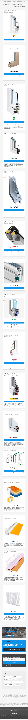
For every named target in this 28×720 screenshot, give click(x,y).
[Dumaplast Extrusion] (14, 468)
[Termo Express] (14, 359)
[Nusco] (14, 71)
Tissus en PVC (7, 679)
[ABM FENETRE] (14, 118)
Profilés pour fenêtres (8, 676)
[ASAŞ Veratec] (14, 437)
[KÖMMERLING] (14, 36)
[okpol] (14, 246)
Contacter (14, 39)
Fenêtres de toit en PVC (8, 684)
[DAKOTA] (14, 505)
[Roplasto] (14, 285)
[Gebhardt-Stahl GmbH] (14, 158)
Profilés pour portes (17, 676)
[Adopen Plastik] (14, 398)
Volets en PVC (14, 679)
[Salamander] (14, 320)
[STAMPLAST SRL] (14, 611)
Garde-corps (17, 684)
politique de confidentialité (17, 664)
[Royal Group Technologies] (14, 207)
